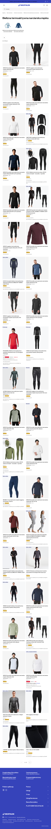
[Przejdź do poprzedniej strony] (21, 762)
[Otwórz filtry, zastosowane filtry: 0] (4, 37)
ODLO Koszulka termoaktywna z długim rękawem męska (13, 715)
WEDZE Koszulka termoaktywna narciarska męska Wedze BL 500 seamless (37, 316)
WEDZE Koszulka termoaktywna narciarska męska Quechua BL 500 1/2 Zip (14, 535)
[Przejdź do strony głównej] (24, 5)
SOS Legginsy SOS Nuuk (32, 714)
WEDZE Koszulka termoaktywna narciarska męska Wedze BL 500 (37, 103)
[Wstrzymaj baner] (46, 1)
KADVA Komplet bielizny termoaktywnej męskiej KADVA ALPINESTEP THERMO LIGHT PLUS (14, 572)
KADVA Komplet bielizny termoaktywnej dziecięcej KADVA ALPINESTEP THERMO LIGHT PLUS (13, 282)
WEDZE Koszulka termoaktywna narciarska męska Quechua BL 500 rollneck (37, 428)
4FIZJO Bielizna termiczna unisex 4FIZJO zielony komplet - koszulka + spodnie (13, 462)
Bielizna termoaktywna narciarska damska (8, 31)
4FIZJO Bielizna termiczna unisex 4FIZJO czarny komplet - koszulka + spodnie (36, 173)
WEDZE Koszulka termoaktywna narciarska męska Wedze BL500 (37, 676)
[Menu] (3, 5)
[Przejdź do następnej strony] (29, 762)
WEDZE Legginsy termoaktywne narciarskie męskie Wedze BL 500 (11, 103)
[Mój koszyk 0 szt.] (47, 5)
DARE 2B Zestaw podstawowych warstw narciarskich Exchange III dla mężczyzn (36, 571)
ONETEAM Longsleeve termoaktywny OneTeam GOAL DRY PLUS (35, 138)
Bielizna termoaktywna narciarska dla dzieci (18, 31)
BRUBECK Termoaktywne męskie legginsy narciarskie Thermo (13, 500)
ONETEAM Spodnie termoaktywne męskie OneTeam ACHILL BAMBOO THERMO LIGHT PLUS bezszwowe (36, 211)
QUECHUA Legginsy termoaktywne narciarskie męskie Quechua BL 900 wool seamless (36, 393)
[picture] (13, 55)
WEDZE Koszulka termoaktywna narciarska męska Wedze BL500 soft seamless (14, 173)
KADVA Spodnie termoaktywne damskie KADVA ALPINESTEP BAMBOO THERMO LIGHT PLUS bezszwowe (36, 536)
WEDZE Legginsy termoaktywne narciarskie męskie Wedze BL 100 (34, 68)
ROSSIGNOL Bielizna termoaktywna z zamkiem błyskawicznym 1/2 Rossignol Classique (13, 352)
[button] (13, 358)
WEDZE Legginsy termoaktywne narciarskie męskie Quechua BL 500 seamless (12, 317)
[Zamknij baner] (48, 1)
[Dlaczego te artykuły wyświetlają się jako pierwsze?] (3, 41)
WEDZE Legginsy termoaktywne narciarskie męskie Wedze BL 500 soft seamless (12, 248)
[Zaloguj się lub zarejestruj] (44, 5)
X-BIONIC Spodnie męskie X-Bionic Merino (13, 749)
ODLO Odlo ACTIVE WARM (32, 749)
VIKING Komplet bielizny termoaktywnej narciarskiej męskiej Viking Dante (36, 351)
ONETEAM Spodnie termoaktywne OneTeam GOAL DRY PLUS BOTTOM (35, 641)
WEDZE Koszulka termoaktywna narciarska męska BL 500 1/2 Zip (37, 500)
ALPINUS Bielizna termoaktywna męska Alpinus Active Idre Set (13, 392)
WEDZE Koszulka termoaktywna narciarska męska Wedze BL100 (14, 68)
